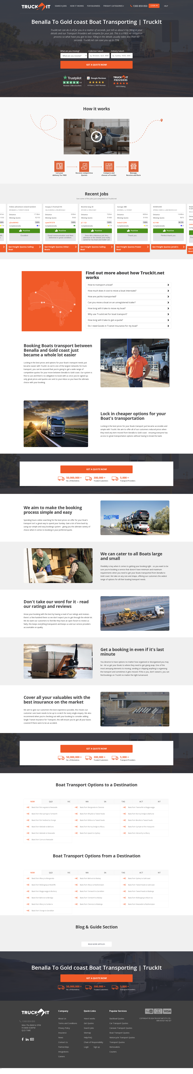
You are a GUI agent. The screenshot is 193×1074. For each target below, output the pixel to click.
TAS (123, 801)
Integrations (63, 1051)
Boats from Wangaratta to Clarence (92, 807)
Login (86, 1047)
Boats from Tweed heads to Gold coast (141, 885)
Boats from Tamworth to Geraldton (92, 891)
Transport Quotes (117, 1042)
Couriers (113, 1051)
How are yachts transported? (102, 296)
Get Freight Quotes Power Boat (21, 248)
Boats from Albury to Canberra (42, 904)
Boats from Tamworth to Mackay (91, 898)
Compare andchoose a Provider (108, 174)
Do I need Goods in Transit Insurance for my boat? (113, 325)
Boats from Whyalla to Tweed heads (92, 814)
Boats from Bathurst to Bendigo (42, 898)
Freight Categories (113, 6)
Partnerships (63, 1047)
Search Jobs (61, 6)
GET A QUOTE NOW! (96, 64)
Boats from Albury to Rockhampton (92, 885)
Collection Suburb (95, 51)
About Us (62, 1018)
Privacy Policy (64, 1028)
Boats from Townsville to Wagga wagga (141, 807)
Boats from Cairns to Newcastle (42, 839)
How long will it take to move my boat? (107, 308)
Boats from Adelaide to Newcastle (43, 833)
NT (159, 801)
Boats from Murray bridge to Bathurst (141, 814)
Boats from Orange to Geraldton (43, 910)
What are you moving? (69, 51)
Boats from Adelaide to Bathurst (43, 827)
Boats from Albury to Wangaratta (43, 878)
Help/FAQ (88, 1037)
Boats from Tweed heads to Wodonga (141, 891)
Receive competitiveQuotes (84, 174)
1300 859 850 (139, 6)
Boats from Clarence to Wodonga (91, 904)
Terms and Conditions (67, 1023)
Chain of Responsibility (93, 1042)
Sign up (97, 1047)
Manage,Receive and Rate (133, 174)
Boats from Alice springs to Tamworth (44, 814)
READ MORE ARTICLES (96, 944)
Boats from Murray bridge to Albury (92, 827)
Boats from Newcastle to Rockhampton (141, 904)
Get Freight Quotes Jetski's (57, 247)
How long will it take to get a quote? (105, 320)
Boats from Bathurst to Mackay (90, 878)
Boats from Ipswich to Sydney (90, 833)
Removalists (114, 1047)
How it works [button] (77, 6)
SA (105, 801)
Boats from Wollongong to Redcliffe (44, 885)
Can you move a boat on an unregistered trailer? (112, 302)
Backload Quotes (116, 1018)
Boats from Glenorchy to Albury (139, 833)
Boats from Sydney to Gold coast (139, 878)
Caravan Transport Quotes (120, 1028)
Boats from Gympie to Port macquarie (141, 827)
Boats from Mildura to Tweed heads (92, 820)
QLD (51, 801)
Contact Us (63, 1042)
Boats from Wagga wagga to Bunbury (44, 891)
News (60, 1037)
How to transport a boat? (100, 284)
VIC (68, 801)
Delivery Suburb (117, 51)
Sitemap (87, 1032)
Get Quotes (89, 1023)
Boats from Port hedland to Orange (44, 820)
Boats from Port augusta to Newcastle (44, 807)
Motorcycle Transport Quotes (122, 1037)
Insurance (62, 1032)
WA (87, 801)
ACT (141, 801)
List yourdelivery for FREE (60, 174)
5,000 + (124, 477)
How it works (89, 1018)
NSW (32, 801)
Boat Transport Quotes (119, 1032)
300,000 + (99, 477)
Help (166, 6)
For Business (93, 6)
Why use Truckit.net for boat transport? (107, 314)
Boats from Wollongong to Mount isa (140, 898)
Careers (61, 1056)
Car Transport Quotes (118, 1023)
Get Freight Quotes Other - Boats (129, 248)
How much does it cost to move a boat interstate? (112, 290)
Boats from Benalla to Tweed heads (140, 820)
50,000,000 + (74, 477)
